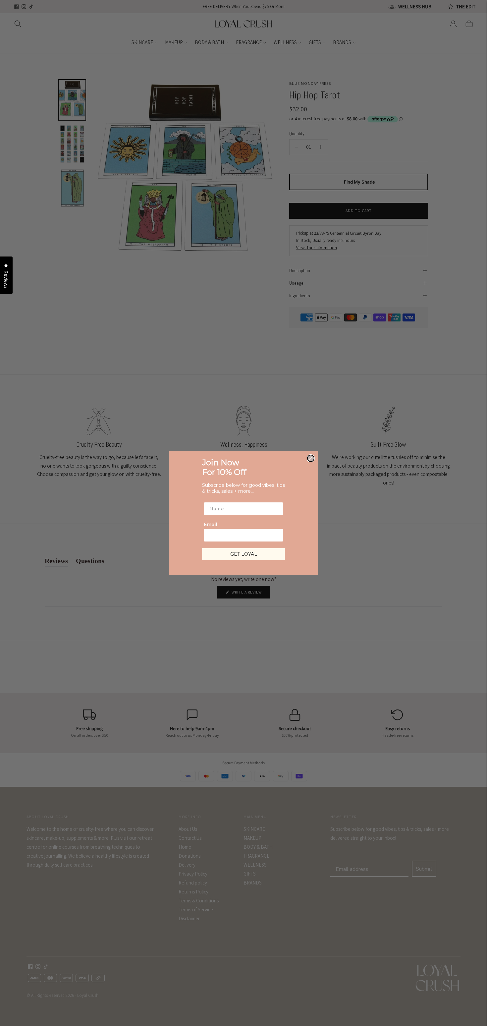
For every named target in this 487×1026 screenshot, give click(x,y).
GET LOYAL (243, 554)
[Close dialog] (310, 458)
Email (210, 524)
